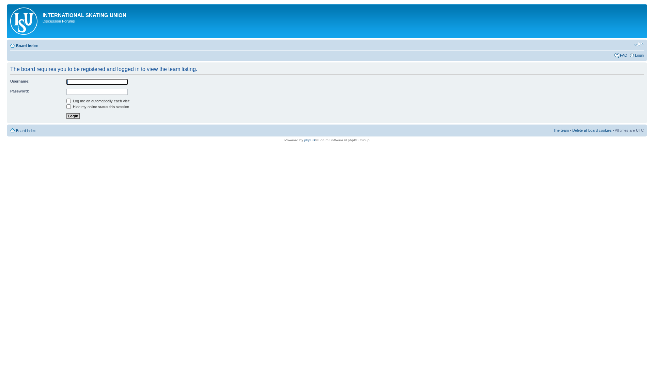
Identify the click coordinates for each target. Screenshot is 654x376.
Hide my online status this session (100, 107)
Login (639, 55)
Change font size (639, 44)
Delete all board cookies (592, 130)
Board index (27, 46)
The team (561, 130)
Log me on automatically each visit (100, 101)
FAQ (623, 55)
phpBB (309, 140)
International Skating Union (84, 15)
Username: (20, 81)
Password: (19, 91)
